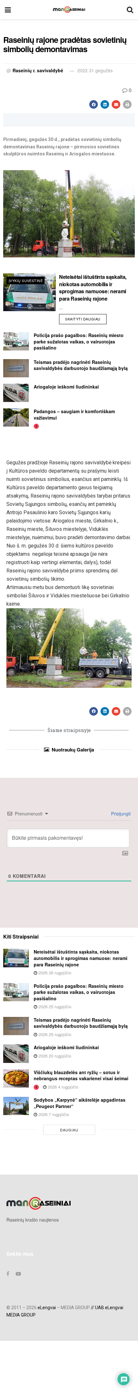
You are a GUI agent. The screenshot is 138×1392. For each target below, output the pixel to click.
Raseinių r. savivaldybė (38, 70)
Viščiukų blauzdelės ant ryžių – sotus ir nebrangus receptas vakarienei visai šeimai (81, 1075)
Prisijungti (120, 813)
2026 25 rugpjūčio (54, 1006)
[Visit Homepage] (69, 9)
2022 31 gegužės (95, 70)
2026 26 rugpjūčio (54, 973)
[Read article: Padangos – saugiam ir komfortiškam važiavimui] (16, 417)
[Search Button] (130, 9)
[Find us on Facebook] (7, 1273)
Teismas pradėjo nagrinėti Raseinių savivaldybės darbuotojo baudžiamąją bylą (81, 365)
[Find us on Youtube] (18, 1273)
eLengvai (47, 1307)
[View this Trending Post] (36, 426)
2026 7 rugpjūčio (53, 1114)
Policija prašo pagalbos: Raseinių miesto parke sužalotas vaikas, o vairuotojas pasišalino (79, 341)
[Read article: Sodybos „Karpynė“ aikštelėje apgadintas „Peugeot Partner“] (16, 1106)
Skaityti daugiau (86, 317)
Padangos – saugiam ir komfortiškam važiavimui (74, 414)
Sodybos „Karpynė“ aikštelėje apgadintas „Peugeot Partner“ (79, 1103)
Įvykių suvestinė (26, 280)
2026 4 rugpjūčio (62, 1087)
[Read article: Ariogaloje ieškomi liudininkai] (16, 393)
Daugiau (69, 1129)
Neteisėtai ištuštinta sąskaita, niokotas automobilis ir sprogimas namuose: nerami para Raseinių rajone (92, 287)
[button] (93, 104)
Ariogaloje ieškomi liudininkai (66, 386)
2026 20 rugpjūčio (54, 1056)
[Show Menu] (8, 9)
